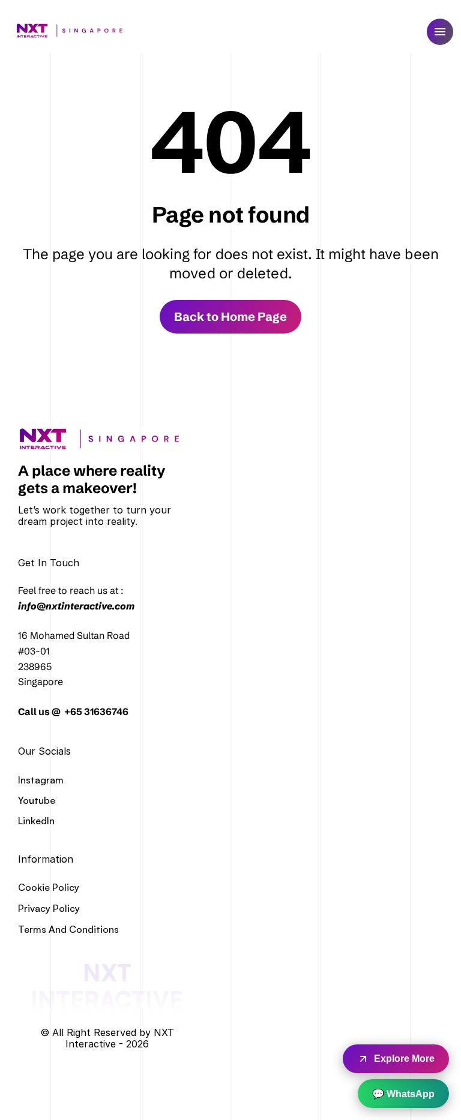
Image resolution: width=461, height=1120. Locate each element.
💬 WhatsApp (403, 1094)
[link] (103, 438)
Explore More (404, 1058)
